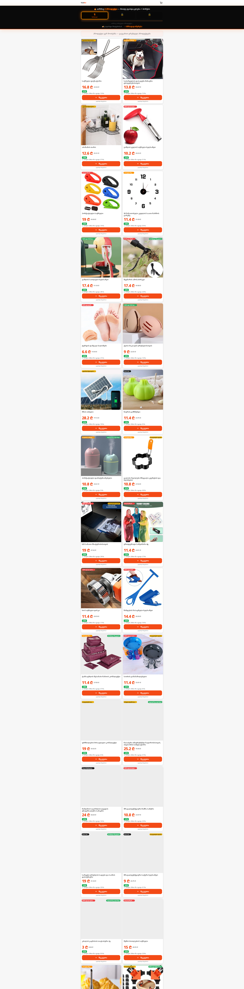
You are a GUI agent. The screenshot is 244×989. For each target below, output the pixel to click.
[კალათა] (161, 3)
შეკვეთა (103, 97)
